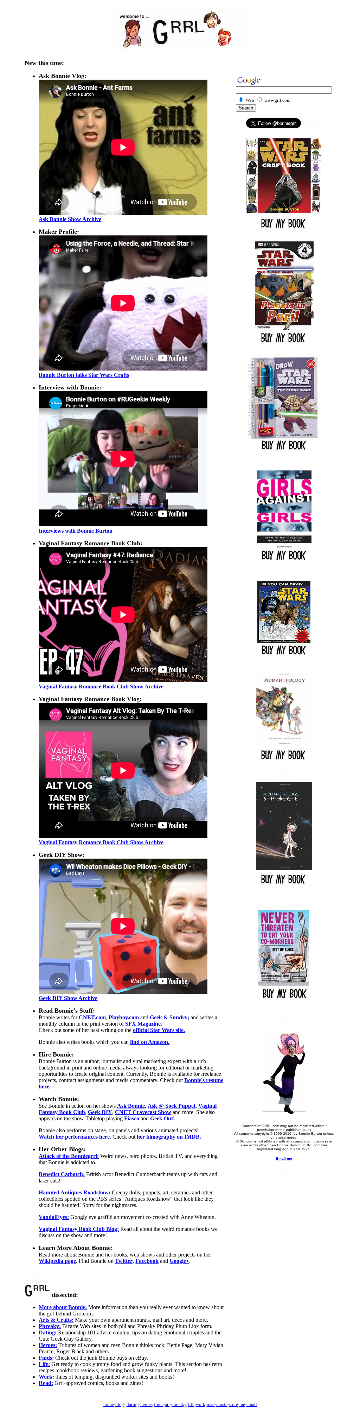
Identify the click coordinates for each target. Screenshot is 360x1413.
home (108, 1404)
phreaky (179, 1404)
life (191, 1404)
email (251, 1404)
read (211, 1404)
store (233, 1404)
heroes (146, 1404)
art (167, 1404)
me (242, 1404)
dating (133, 1404)
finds (158, 1404)
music (221, 1404)
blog (119, 1404)
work (200, 1404)
